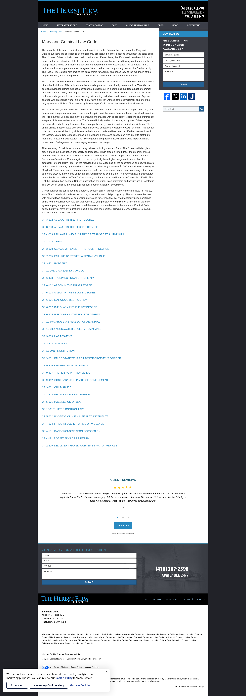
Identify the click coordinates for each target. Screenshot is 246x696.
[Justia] (192, 96)
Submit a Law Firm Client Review (123, 533)
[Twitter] (175, 96)
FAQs (114, 25)
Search (201, 109)
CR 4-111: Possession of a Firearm (65, 438)
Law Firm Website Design (188, 686)
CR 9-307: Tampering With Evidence (66, 372)
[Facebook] (167, 96)
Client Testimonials (137, 25)
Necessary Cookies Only (48, 685)
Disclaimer (156, 599)
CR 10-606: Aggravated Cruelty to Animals (72, 329)
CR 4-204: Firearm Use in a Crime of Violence (73, 423)
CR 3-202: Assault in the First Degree (68, 219)
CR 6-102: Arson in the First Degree (67, 285)
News (175, 25)
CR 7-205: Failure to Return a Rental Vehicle (73, 256)
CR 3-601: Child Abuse (56, 387)
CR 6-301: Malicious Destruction (65, 299)
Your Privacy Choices (59, 667)
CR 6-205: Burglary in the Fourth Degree (71, 314)
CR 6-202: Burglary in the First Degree (69, 307)
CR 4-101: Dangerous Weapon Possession (71, 431)
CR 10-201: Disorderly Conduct (64, 270)
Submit (183, 84)
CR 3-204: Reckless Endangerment (66, 394)
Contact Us (193, 25)
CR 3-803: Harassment (57, 336)
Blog (161, 25)
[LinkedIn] (183, 96)
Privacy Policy (172, 599)
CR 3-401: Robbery (54, 263)
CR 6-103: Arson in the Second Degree (69, 292)
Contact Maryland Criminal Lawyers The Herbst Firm (192, 12)
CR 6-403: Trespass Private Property (68, 277)
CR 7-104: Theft (52, 241)
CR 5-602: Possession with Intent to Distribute (75, 416)
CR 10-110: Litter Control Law (63, 409)
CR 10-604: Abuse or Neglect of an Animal (71, 321)
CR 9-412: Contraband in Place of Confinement (75, 380)
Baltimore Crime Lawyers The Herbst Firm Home (70, 12)
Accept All (17, 685)
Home (45, 25)
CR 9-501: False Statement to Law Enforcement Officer (81, 358)
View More (123, 525)
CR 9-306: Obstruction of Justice (65, 365)
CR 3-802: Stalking (54, 343)
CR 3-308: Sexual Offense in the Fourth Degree (75, 248)
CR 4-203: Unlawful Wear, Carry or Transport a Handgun (83, 234)
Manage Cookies (92, 667)
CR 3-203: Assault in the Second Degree (70, 227)
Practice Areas (94, 25)
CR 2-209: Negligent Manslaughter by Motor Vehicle (79, 445)
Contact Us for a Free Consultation (74, 550)
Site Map (186, 599)
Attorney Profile (67, 25)
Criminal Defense (65, 654)
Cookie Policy (76, 667)
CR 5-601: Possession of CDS (61, 401)
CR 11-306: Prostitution (58, 350)
